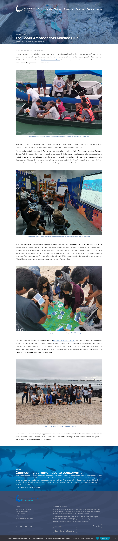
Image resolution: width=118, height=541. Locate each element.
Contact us (87, 5)
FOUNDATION (49, 5)
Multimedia (76, 5)
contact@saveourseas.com (24, 518)
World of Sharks (53, 9)
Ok (97, 538)
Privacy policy (105, 538)
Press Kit (96, 526)
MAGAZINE (59, 5)
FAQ (96, 5)
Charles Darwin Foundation (50, 60)
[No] (116, 538)
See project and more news (29, 487)
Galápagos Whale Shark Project (64, 340)
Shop (68, 5)
